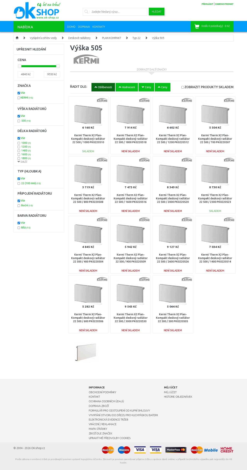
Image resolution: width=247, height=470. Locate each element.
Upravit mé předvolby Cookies (109, 438)
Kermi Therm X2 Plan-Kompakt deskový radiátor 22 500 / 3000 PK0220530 (131, 318)
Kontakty (98, 26)
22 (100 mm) (31, 183)
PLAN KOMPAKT (111, 37)
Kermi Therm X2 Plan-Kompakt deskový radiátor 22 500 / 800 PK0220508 (88, 198)
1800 (26, 158)
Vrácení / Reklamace (103, 424)
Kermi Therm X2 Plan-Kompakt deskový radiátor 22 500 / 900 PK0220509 (131, 258)
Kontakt (94, 396)
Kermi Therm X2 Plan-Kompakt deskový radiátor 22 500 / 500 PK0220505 (173, 318)
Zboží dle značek (100, 433)
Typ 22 (136, 37)
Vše (23, 92)
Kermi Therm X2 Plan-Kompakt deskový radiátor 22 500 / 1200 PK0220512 (173, 139)
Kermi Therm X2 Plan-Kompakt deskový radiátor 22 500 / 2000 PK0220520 (173, 198)
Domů (71, 26)
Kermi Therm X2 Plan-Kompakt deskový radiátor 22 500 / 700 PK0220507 (215, 139)
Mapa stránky (98, 428)
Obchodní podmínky (102, 392)
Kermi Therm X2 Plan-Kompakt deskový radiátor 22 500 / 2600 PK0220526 (173, 258)
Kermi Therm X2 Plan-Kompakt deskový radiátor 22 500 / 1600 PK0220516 (131, 198)
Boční (27, 205)
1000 (26, 142)
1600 (26, 154)
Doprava (84, 26)
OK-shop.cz (38, 448)
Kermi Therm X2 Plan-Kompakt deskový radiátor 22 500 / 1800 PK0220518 (131, 139)
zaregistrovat (224, 4)
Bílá (25, 227)
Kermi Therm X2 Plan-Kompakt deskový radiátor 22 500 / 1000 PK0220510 (88, 139)
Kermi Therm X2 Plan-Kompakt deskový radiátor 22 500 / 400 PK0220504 (88, 258)
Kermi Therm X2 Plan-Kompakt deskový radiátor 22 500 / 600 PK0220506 (88, 318)
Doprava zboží (99, 405)
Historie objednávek (178, 396)
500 (26, 120)
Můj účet (170, 392)
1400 (26, 150)
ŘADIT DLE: (78, 86)
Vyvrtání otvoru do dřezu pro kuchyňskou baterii (123, 415)
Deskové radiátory (79, 37)
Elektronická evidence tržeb (108, 419)
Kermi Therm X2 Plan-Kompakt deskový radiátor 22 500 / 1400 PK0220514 (215, 258)
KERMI (27, 97)
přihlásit (207, 4)
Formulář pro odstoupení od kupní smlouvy (119, 410)
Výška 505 (158, 37)
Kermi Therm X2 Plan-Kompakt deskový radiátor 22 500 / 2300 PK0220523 (215, 198)
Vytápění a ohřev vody (43, 37)
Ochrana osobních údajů (106, 401)
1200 (26, 146)
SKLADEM (208, 87)
